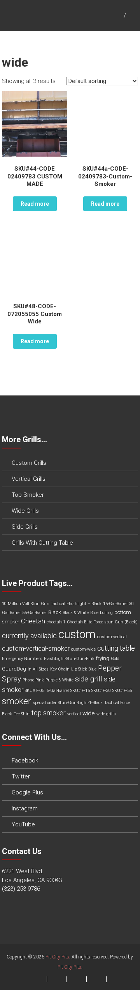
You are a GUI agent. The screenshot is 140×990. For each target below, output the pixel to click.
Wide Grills (25, 510)
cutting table (116, 648)
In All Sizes (38, 669)
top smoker (49, 713)
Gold (115, 658)
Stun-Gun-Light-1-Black (80, 702)
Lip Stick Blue (83, 669)
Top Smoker (28, 494)
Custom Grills (29, 462)
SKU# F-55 (122, 690)
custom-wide (83, 649)
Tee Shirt (22, 713)
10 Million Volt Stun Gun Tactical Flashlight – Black (52, 603)
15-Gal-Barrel (115, 603)
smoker (16, 701)
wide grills (106, 713)
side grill (88, 678)
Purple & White (60, 680)
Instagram (25, 808)
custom (77, 634)
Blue (94, 612)
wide (88, 713)
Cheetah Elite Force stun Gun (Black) (102, 622)
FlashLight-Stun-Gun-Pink (69, 658)
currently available (29, 636)
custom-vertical (112, 636)
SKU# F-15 (80, 690)
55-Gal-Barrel (34, 612)
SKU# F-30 (101, 690)
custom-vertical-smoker (36, 648)
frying (102, 658)
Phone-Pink (33, 680)
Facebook (25, 760)
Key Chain (60, 669)
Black (54, 612)
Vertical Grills (29, 478)
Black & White (76, 612)
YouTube (23, 824)
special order (44, 702)
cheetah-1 (56, 622)
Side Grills (25, 526)
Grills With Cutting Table (42, 542)
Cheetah (33, 621)
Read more (35, 204)
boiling (106, 612)
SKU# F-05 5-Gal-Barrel (47, 690)
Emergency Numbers (22, 658)
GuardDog (14, 669)
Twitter (21, 776)
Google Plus (27, 792)
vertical (74, 713)
